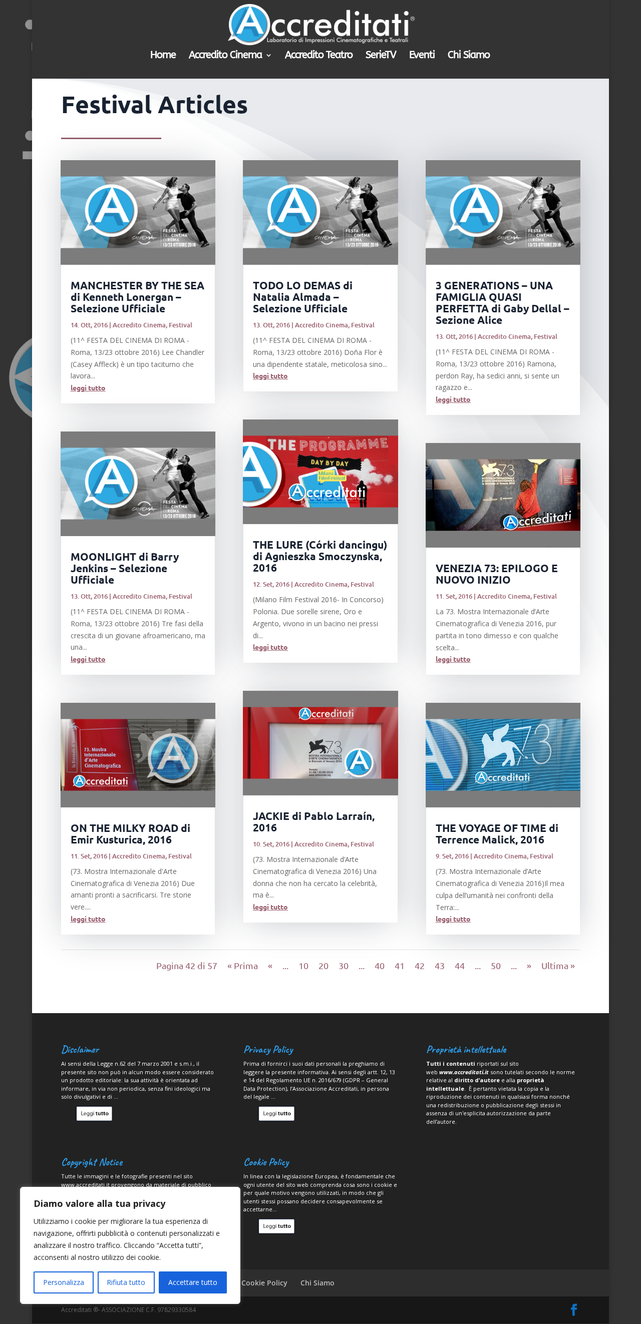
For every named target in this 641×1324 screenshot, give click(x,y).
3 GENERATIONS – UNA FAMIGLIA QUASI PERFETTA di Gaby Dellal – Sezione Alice (502, 302)
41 (400, 965)
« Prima (242, 965)
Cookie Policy (264, 1282)
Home (163, 56)
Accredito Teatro (319, 56)
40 (380, 965)
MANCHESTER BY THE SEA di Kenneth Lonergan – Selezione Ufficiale (137, 296)
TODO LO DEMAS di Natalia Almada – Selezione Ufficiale (303, 296)
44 (460, 965)
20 (323, 965)
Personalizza (63, 1282)
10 (303, 965)
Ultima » (558, 965)
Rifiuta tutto (126, 1282)
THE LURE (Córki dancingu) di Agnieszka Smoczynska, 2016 (320, 556)
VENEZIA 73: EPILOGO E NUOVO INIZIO (497, 573)
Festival (180, 324)
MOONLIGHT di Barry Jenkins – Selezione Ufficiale (125, 568)
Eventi (422, 56)
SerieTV (381, 56)
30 (344, 965)
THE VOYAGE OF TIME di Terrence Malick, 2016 (497, 833)
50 (496, 965)
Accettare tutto (192, 1282)
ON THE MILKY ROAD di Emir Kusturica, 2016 (130, 833)
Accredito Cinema (225, 56)
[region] (130, 1245)
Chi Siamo (469, 56)
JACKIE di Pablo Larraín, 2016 (314, 821)
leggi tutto (88, 387)
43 (440, 965)
